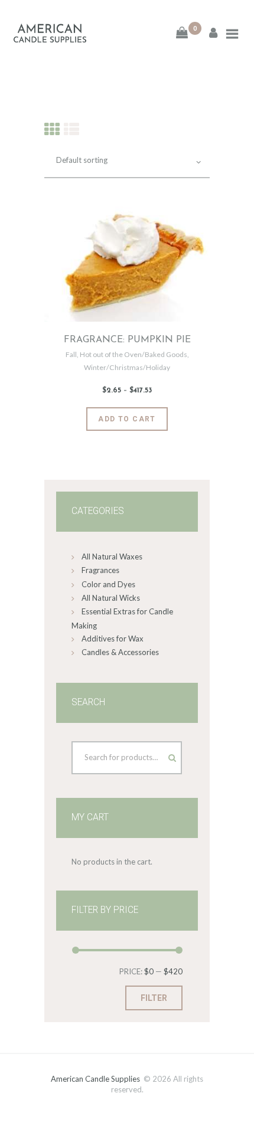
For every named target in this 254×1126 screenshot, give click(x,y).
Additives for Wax (113, 638)
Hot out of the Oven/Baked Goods (133, 354)
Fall (71, 354)
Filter (154, 998)
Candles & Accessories (120, 652)
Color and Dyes (108, 584)
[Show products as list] (71, 129)
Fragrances (100, 570)
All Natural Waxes (112, 556)
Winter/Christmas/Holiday (127, 367)
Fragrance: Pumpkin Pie (127, 340)
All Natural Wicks (111, 598)
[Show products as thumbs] (52, 129)
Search (161, 754)
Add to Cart (127, 419)
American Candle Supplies (95, 1079)
